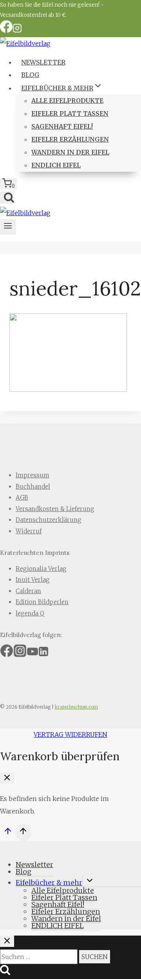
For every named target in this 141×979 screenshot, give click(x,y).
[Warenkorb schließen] (7, 778)
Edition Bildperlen (42, 602)
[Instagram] (17, 30)
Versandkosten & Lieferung (55, 509)
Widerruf (29, 531)
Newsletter (43, 62)
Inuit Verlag (33, 579)
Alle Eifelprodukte (67, 100)
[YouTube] (32, 654)
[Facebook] (6, 30)
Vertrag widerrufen (70, 734)
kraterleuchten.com (76, 707)
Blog (30, 75)
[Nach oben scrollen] (7, 833)
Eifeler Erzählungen (70, 139)
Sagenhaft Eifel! (62, 126)
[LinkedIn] (43, 654)
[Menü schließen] (1, 849)
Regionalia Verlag (41, 568)
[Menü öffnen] (8, 227)
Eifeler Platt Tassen (69, 113)
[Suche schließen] (7, 941)
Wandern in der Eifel (70, 152)
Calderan (28, 591)
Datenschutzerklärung (48, 520)
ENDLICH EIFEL (56, 165)
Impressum (32, 475)
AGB (22, 497)
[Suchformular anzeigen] (7, 198)
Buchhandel (33, 486)
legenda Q (30, 613)
